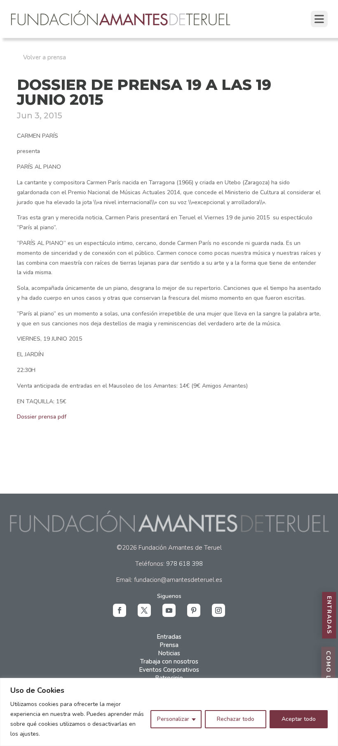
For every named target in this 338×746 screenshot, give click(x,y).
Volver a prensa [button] (44, 57)
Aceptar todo (299, 719)
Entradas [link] (169, 637)
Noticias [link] (169, 653)
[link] (121, 26)
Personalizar (173, 719)
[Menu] (319, 19)
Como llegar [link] (328, 677)
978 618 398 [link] (184, 564)
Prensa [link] (169, 645)
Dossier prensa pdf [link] (41, 417)
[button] (119, 610)
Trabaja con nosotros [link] (169, 661)
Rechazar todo (235, 719)
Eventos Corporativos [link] (169, 670)
